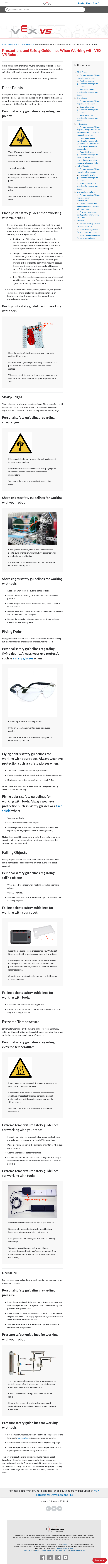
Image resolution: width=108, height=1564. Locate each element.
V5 (17, 44)
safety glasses (23, 658)
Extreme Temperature (86, 192)
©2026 (64, 1544)
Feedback (99, 1560)
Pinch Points (82, 72)
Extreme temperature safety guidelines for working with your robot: (88, 206)
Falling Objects (83, 166)
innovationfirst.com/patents (64, 1548)
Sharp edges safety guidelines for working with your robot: (87, 109)
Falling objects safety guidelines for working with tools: (87, 186)
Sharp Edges (82, 98)
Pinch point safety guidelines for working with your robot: (87, 83)
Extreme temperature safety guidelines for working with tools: (88, 214)
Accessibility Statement (77, 1550)
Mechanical (26, 44)
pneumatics (23, 1438)
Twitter (54, 1508)
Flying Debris (82, 124)
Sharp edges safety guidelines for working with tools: (87, 118)
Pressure (80, 221)
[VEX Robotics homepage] (43, 3)
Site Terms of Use (40, 1550)
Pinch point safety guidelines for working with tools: (87, 92)
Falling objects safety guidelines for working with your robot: (87, 177)
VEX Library (7, 44)
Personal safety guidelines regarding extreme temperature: (88, 198)
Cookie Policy (51, 1550)
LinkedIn (59, 1508)
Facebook (48, 1508)
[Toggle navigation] (6, 3)
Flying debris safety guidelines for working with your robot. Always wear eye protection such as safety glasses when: (88, 143)
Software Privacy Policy (62, 1550)
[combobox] (45, 9)
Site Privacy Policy (29, 1550)
